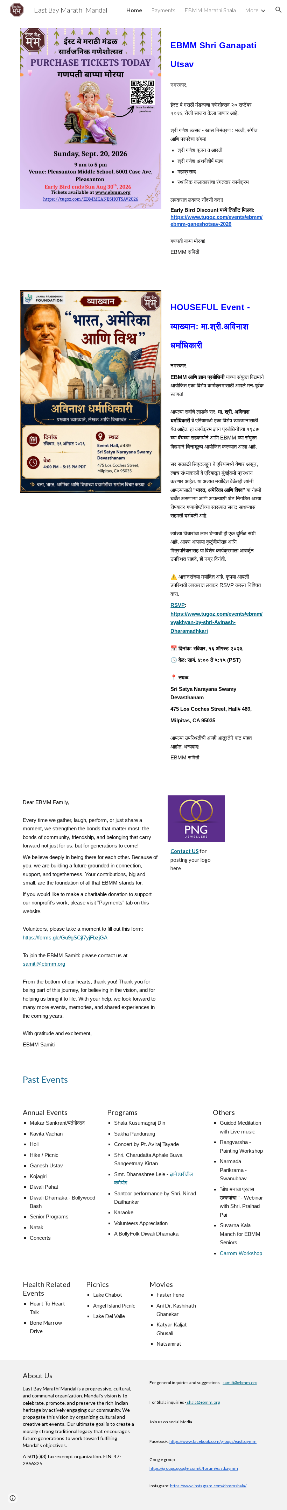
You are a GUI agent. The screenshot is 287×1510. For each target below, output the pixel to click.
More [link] (252, 10)
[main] (217, 52)
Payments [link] (163, 10)
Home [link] (134, 10)
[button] (278, 9)
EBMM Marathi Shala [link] (210, 10)
